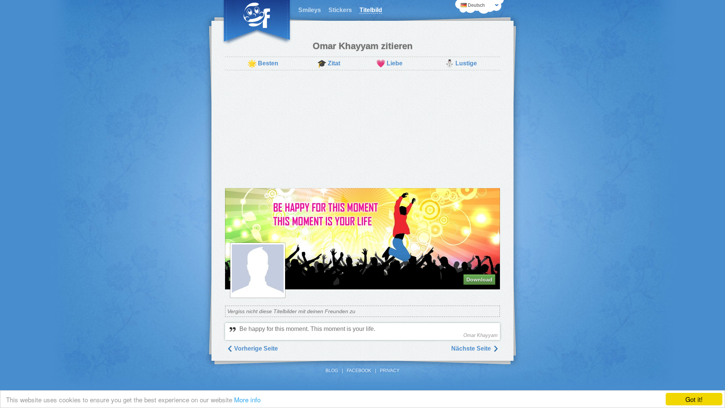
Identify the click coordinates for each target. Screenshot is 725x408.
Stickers (340, 10)
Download (479, 280)
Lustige (461, 63)
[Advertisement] (362, 129)
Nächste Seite (471, 348)
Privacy (390, 370)
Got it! (694, 399)
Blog (331, 370)
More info (247, 399)
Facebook (359, 370)
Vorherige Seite (255, 348)
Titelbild (370, 10)
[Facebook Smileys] (257, 22)
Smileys (309, 10)
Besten (262, 63)
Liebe (389, 63)
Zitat (328, 63)
